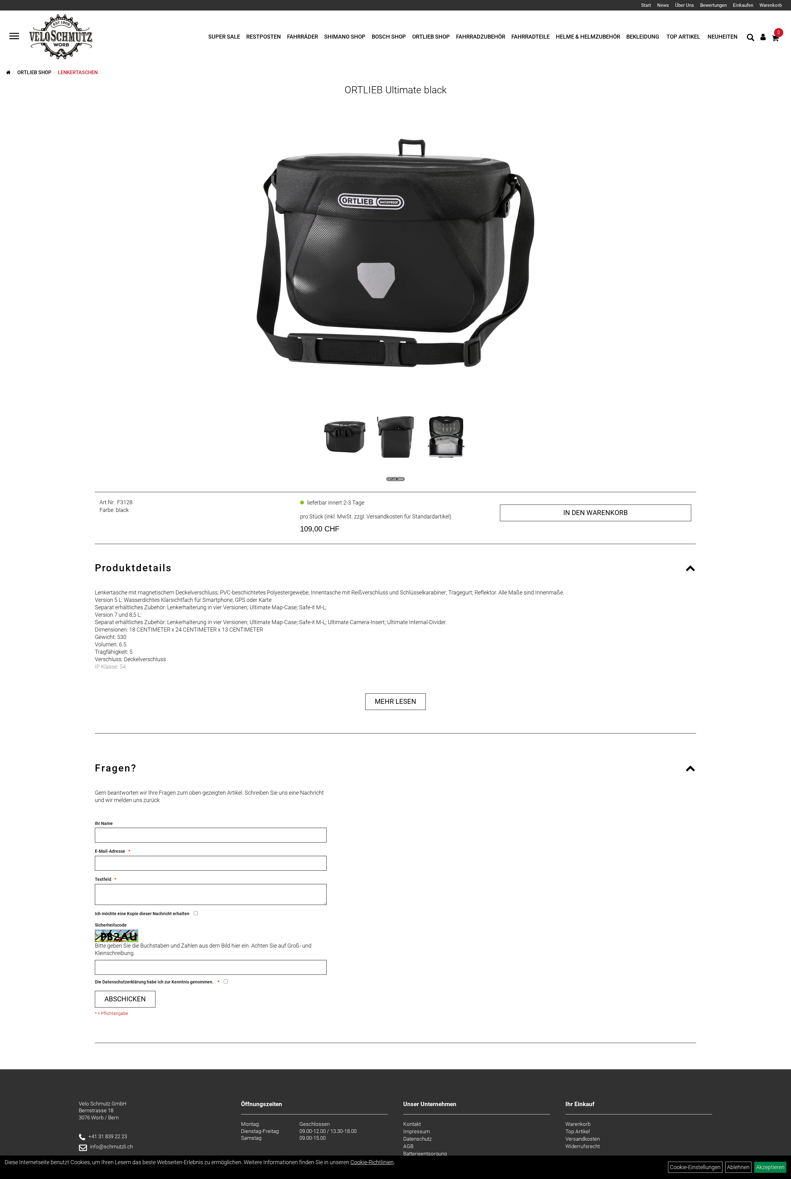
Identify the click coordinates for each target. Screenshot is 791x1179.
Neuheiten (723, 36)
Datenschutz (417, 1139)
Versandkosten (582, 1139)
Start (646, 5)
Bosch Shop (389, 36)
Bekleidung (642, 36)
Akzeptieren (770, 1167)
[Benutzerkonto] (763, 37)
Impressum (416, 1131)
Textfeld (103, 879)
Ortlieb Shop (431, 36)
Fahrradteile (530, 36)
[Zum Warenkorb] (775, 39)
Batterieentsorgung (425, 1154)
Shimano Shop (345, 36)
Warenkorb (770, 5)
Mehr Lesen (395, 701)
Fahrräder (302, 36)
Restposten (263, 36)
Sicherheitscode (111, 925)
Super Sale (224, 36)
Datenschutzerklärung (124, 981)
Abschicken (125, 999)
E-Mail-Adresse (110, 851)
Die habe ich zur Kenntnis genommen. (154, 981)
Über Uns (684, 5)
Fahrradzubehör (480, 36)
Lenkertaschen (78, 72)
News (663, 5)
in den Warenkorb (595, 513)
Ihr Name (104, 823)
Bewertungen (713, 5)
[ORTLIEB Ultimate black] (395, 253)
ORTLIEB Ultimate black (396, 90)
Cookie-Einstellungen (695, 1167)
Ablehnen (738, 1167)
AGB (408, 1146)
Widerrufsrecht (582, 1146)
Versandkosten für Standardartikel (408, 516)
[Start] (8, 72)
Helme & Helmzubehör (588, 36)
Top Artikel (683, 36)
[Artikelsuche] (750, 38)
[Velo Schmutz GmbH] (60, 37)
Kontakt (412, 1124)
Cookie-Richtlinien (372, 1162)
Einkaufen (743, 5)
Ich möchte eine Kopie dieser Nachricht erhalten (142, 913)
